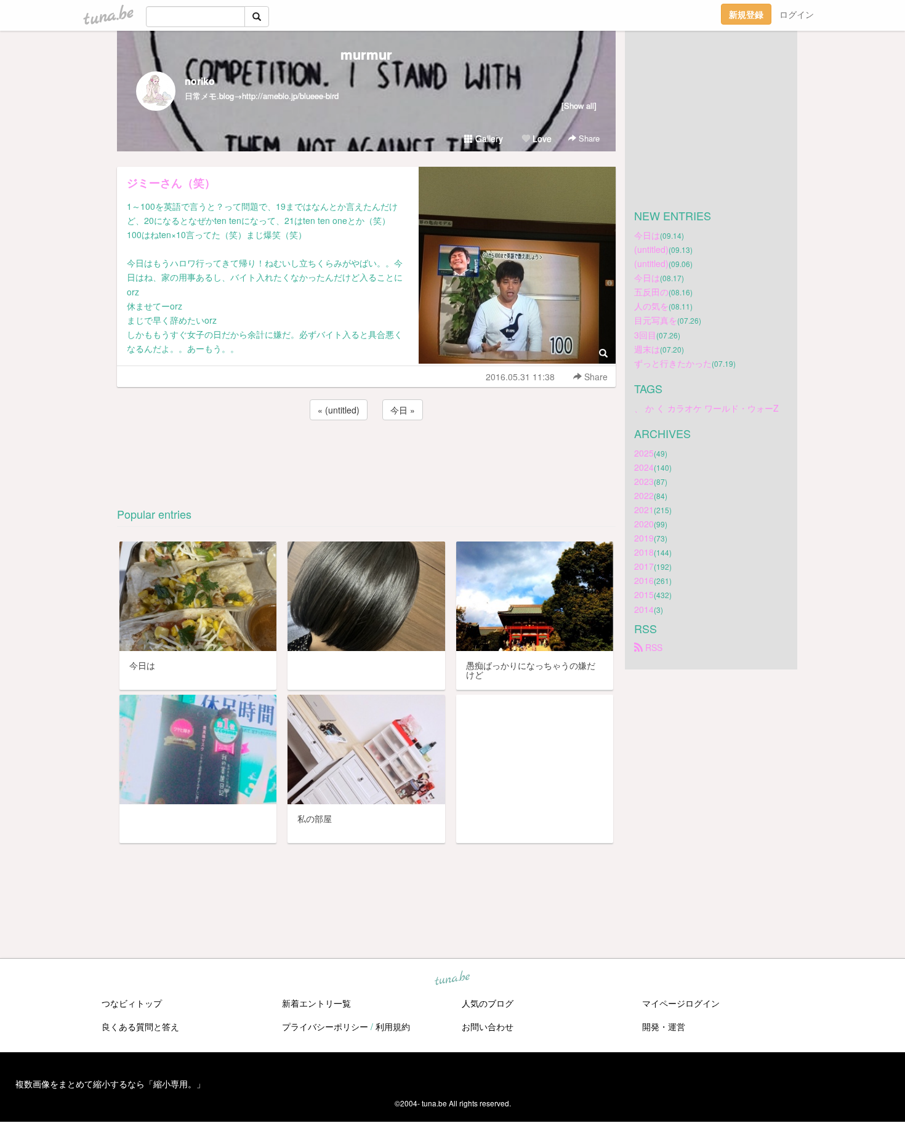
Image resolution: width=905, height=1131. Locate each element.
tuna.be (452, 978)
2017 (644, 566)
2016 (644, 580)
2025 (644, 453)
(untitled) (651, 249)
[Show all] (579, 105)
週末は (647, 349)
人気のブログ (487, 1003)
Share (588, 138)
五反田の (651, 292)
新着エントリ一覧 (316, 1003)
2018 (644, 552)
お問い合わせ (487, 1026)
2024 (644, 467)
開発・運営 (663, 1026)
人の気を (651, 306)
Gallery (488, 138)
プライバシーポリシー (325, 1026)
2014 (644, 609)
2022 (644, 495)
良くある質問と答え (140, 1026)
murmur (366, 54)
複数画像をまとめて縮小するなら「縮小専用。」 (110, 1083)
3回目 (645, 335)
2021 (644, 509)
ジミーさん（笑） (171, 183)
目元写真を (655, 320)
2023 (644, 481)
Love (541, 138)
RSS (652, 647)
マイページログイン (681, 1003)
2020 (644, 524)
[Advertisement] (366, 456)
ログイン (796, 14)
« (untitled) (339, 410)
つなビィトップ (132, 1003)
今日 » (402, 410)
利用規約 (393, 1026)
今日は (647, 235)
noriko (200, 81)
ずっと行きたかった (673, 363)
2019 (644, 538)
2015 (644, 594)
